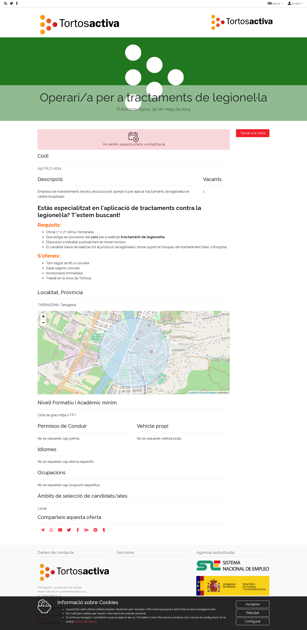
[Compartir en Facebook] (77, 530)
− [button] (43, 322)
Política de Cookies (85, 621)
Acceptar (253, 604)
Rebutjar (252, 613)
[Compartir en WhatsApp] (51, 530)
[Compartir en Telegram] (42, 530)
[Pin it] (95, 530)
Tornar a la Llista (252, 133)
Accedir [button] (296, 3)
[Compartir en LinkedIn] (86, 530)
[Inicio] (79, 22)
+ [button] (43, 316)
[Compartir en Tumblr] (104, 530)
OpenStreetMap (208, 392)
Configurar (253, 621)
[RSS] (5, 3)
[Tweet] (69, 530)
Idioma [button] (276, 3)
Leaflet (192, 392)
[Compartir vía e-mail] (60, 530)
